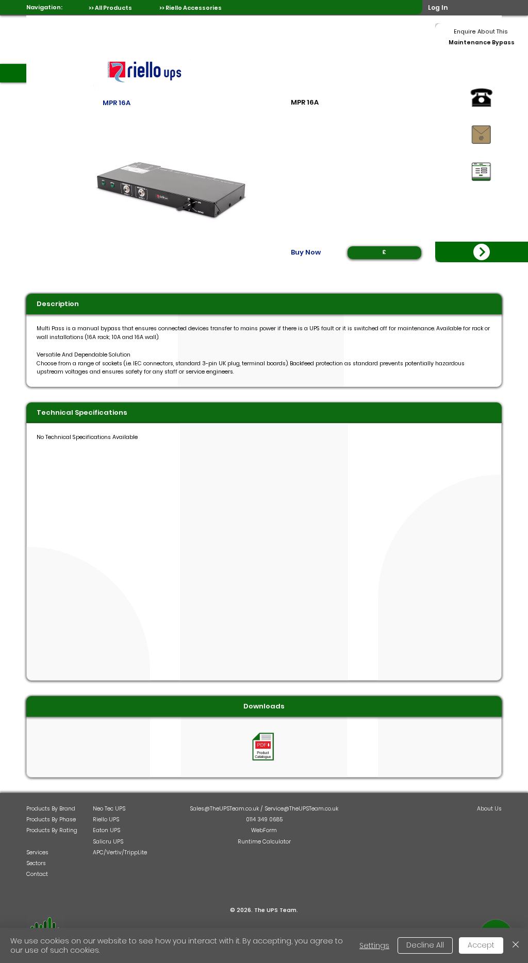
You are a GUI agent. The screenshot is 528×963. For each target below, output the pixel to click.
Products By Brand (50, 809)
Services (37, 852)
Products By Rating (51, 830)
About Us (489, 809)
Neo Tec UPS (109, 809)
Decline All (425, 945)
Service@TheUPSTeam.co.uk (301, 809)
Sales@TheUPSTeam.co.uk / (227, 809)
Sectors (36, 863)
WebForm (264, 830)
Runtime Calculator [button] (264, 842)
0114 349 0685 (264, 819)
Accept (481, 945)
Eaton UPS (106, 830)
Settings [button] (374, 945)
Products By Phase (51, 819)
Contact (37, 874)
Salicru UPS (108, 842)
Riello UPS (106, 819)
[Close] (515, 945)
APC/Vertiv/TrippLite (120, 852)
